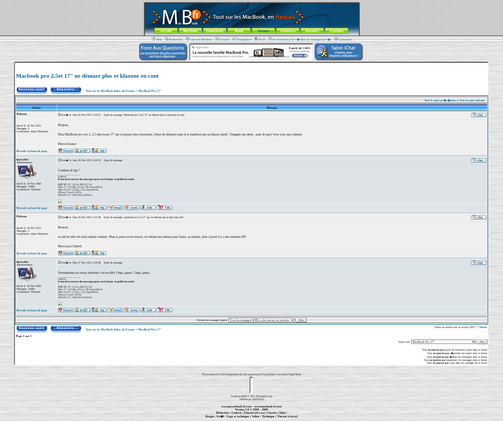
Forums (263, 31)
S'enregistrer (244, 39)
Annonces (288, 31)
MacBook (190, 31)
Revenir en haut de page (32, 150)
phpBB (244, 396)
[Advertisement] (251, 65)
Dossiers (312, 31)
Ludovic (237, 412)
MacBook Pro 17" (149, 90)
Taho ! (283, 412)
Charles (272, 412)
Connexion (345, 39)
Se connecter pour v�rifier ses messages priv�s (301, 39)
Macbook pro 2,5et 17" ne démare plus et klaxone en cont (87, 75)
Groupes (224, 39)
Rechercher (176, 39)
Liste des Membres (201, 39)
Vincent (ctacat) (287, 416)
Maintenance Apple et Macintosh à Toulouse (260, 419)
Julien (255, 416)
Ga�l (220, 416)
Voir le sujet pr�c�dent (440, 100)
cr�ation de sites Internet (285, 419)
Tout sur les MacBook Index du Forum (110, 90)
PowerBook (214, 31)
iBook (239, 31)
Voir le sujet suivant (472, 100)
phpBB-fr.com (258, 399)
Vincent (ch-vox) (254, 412)
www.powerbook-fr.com (236, 406)
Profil (262, 39)
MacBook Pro (233, 419)
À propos (336, 31)
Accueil (166, 31)
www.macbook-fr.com (268, 406)
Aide (159, 39)
